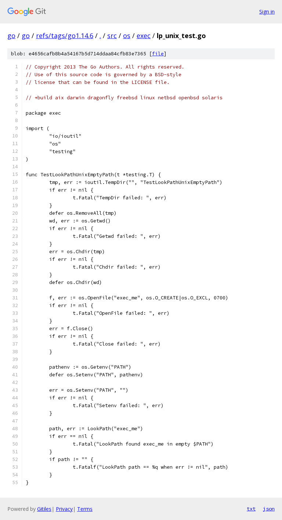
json (269, 508)
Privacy (64, 508)
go (11, 35)
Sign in (267, 11)
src (112, 35)
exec (144, 35)
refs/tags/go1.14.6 (64, 35)
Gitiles (44, 508)
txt (251, 508)
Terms (85, 508)
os (126, 35)
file (158, 54)
